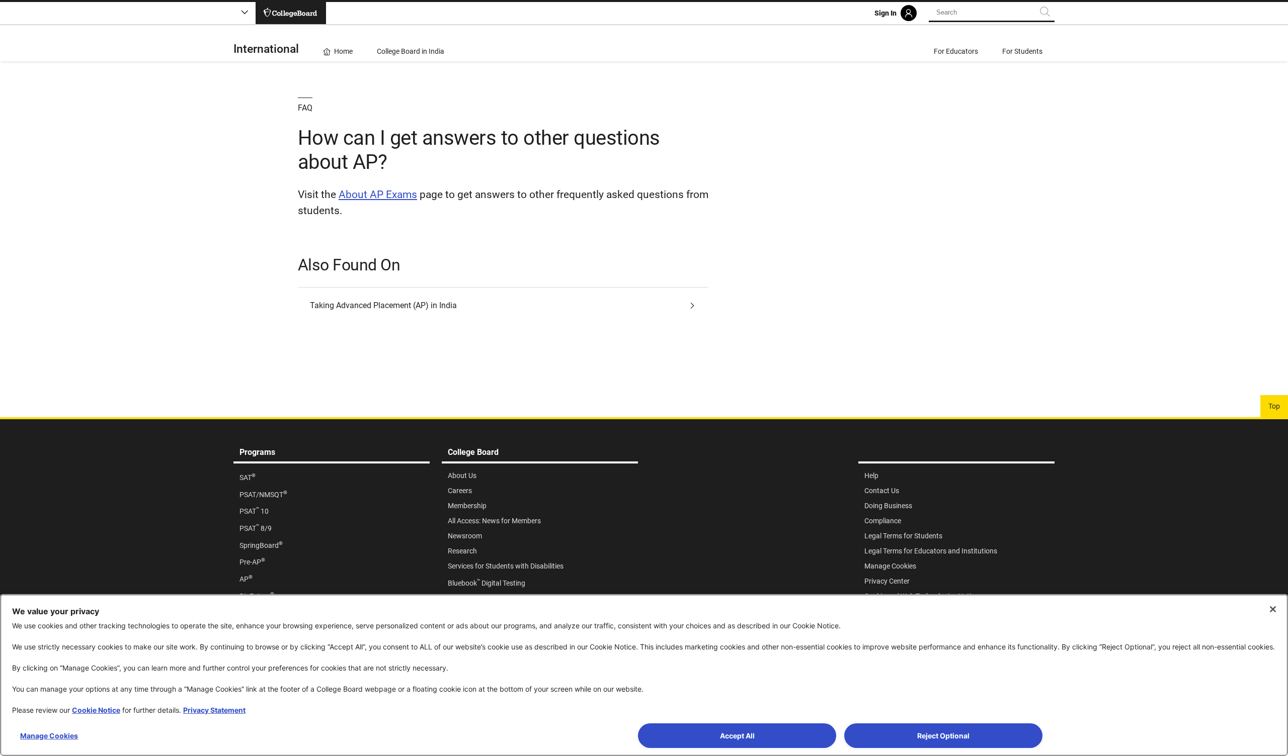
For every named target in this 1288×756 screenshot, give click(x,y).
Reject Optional (943, 735)
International (266, 49)
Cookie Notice (96, 710)
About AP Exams (378, 194)
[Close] (1273, 609)
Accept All (737, 735)
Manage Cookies (49, 735)
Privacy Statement (214, 710)
